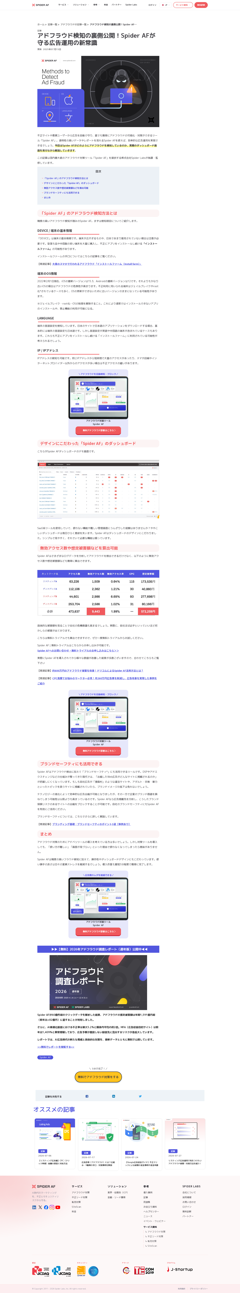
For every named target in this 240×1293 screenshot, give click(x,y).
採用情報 (186, 1197)
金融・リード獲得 (116, 1197)
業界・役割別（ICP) (118, 1192)
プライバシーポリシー (199, 1288)
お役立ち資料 (150, 1206)
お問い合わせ (189, 1202)
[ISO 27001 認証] (81, 1271)
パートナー (188, 1216)
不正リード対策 (79, 1197)
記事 (145, 1197)
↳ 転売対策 (151, 1241)
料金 (74, 1211)
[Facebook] (46, 1207)
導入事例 (147, 1192)
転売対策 (76, 1202)
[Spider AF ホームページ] (46, 1186)
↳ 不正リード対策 (154, 1236)
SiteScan (76, 1206)
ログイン (152, 5)
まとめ (47, 197)
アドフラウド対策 (81, 1192)
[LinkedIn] (34, 1207)
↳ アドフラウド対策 (155, 1231)
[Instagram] (52, 1207)
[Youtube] (57, 1207)
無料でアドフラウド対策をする (98, 1077)
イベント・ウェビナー (154, 1221)
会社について (189, 1192)
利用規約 (181, 1288)
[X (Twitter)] (40, 1207)
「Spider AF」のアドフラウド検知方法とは (66, 178)
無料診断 (201, 5)
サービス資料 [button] (182, 5)
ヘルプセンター (151, 1211)
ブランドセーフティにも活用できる (61, 192)
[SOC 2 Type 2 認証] (93, 1271)
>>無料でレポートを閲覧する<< (55, 1047)
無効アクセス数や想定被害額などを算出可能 (66, 188)
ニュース (147, 1216)
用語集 (146, 1202)
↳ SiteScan (151, 1245)
